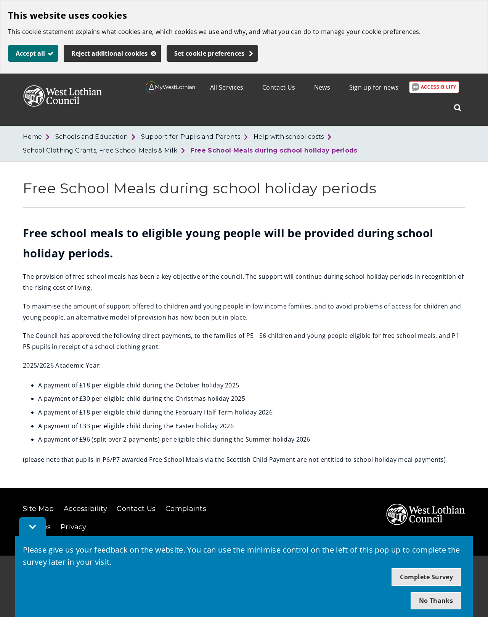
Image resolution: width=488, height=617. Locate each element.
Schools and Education (91, 136)
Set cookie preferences (209, 53)
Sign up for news (374, 87)
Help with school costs (289, 136)
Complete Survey (426, 577)
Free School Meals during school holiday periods (274, 150)
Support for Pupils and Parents (191, 136)
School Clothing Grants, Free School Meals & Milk (100, 150)
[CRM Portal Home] (171, 91)
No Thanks (436, 600)
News (322, 87)
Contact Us (278, 87)
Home (32, 136)
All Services (227, 87)
